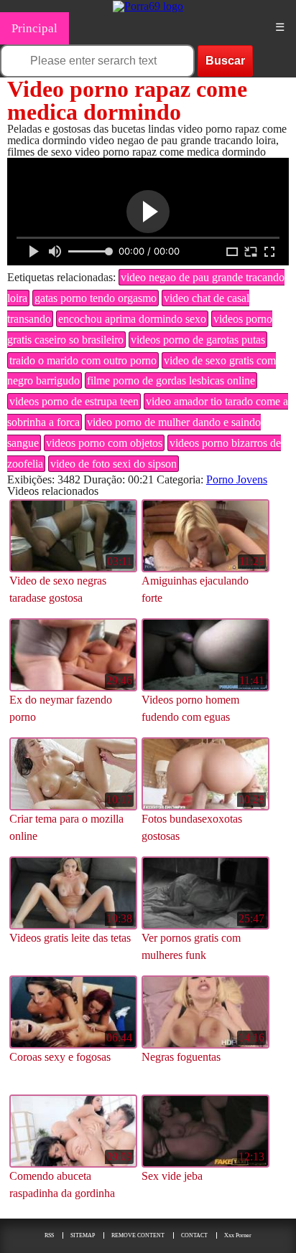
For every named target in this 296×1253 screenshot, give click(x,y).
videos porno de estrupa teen (74, 401)
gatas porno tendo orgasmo (95, 298)
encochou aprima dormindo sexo (132, 319)
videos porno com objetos (104, 443)
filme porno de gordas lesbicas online (171, 380)
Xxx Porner (237, 1235)
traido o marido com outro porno (83, 360)
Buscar (225, 61)
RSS (49, 1235)
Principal (34, 28)
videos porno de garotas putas (198, 340)
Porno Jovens (236, 479)
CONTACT (194, 1235)
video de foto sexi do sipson (113, 464)
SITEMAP (82, 1235)
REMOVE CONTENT (138, 1235)
